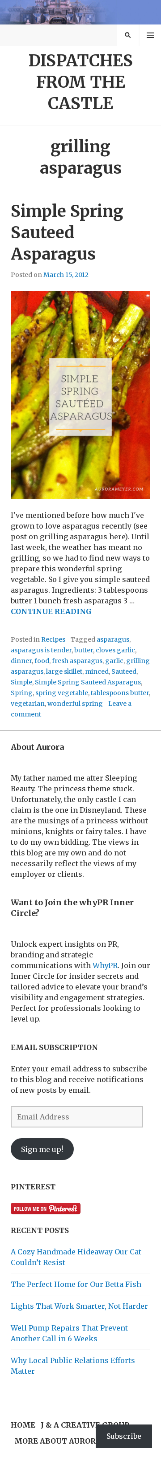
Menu (150, 35)
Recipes (53, 639)
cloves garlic (115, 650)
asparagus (113, 639)
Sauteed (123, 671)
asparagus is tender (41, 650)
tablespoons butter (120, 693)
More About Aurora (58, 1441)
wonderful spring (75, 704)
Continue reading (51, 611)
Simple (21, 682)
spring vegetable (61, 693)
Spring (22, 693)
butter (83, 650)
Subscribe (123, 1436)
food (41, 661)
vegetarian (28, 704)
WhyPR (105, 965)
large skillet (64, 671)
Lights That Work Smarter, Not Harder (79, 1306)
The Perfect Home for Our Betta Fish (76, 1284)
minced (97, 671)
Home (23, 1424)
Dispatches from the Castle (81, 82)
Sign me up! (42, 1149)
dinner (21, 661)
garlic (114, 661)
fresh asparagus (77, 661)
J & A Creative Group (85, 1424)
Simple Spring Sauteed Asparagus (67, 232)
